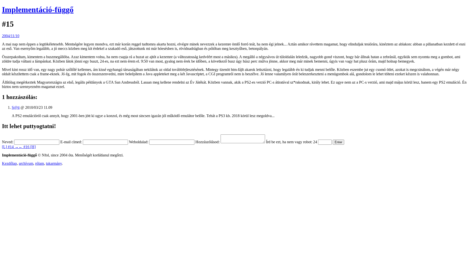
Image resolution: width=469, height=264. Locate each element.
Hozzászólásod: (207, 142)
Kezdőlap (9, 163)
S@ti (16, 107)
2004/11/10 (10, 36)
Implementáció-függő (38, 9)
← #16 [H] (27, 147)
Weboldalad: (138, 142)
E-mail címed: (71, 142)
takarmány (54, 163)
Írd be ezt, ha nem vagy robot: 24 (291, 142)
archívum (26, 163)
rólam (39, 163)
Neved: (7, 142)
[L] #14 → (10, 147)
